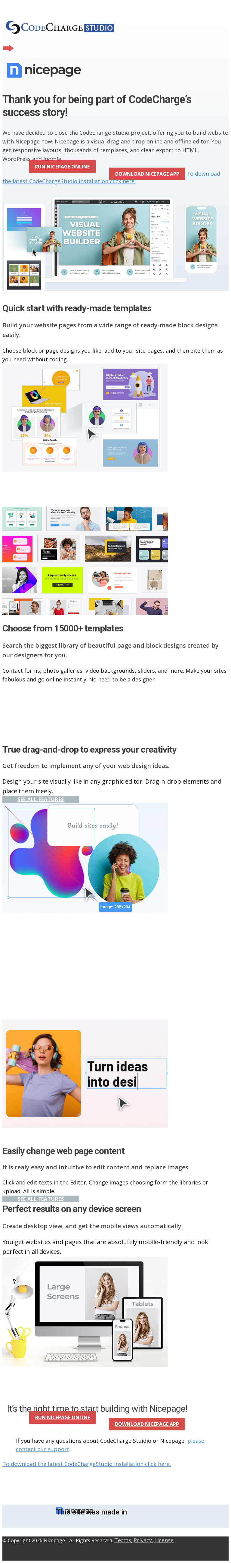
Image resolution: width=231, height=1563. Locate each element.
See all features (40, 799)
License (164, 1540)
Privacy (143, 1540)
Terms (122, 1540)
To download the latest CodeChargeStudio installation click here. (111, 177)
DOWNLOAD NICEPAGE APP (147, 174)
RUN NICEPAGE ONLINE (62, 166)
